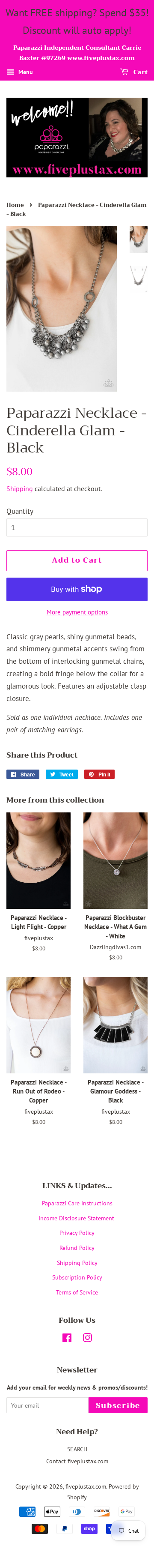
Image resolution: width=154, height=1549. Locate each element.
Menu (25, 72)
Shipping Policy (77, 1262)
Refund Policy (77, 1247)
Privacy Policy (77, 1232)
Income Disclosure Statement (77, 1218)
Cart (140, 72)
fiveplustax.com (85, 1486)
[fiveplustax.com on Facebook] (67, 1339)
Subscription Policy (77, 1277)
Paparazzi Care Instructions (77, 1203)
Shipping (19, 488)
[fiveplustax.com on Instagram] (87, 1339)
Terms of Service (77, 1292)
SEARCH (77, 1449)
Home (15, 205)
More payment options (77, 612)
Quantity (19, 511)
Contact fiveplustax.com (77, 1461)
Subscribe (118, 1405)
